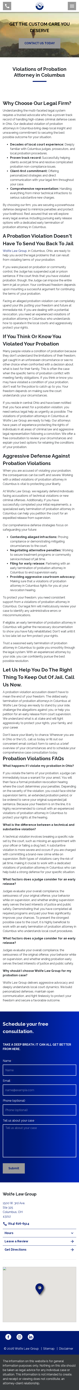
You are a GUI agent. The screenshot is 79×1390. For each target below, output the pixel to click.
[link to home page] (39, 5)
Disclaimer (66, 1348)
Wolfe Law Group (15, 251)
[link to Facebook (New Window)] (8, 1337)
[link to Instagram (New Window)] (19, 1337)
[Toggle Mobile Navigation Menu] (72, 6)
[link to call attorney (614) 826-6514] (7, 6)
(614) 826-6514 (18, 1223)
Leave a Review (16, 1241)
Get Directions (15, 1249)
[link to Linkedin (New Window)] (31, 1337)
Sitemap (49, 1348)
